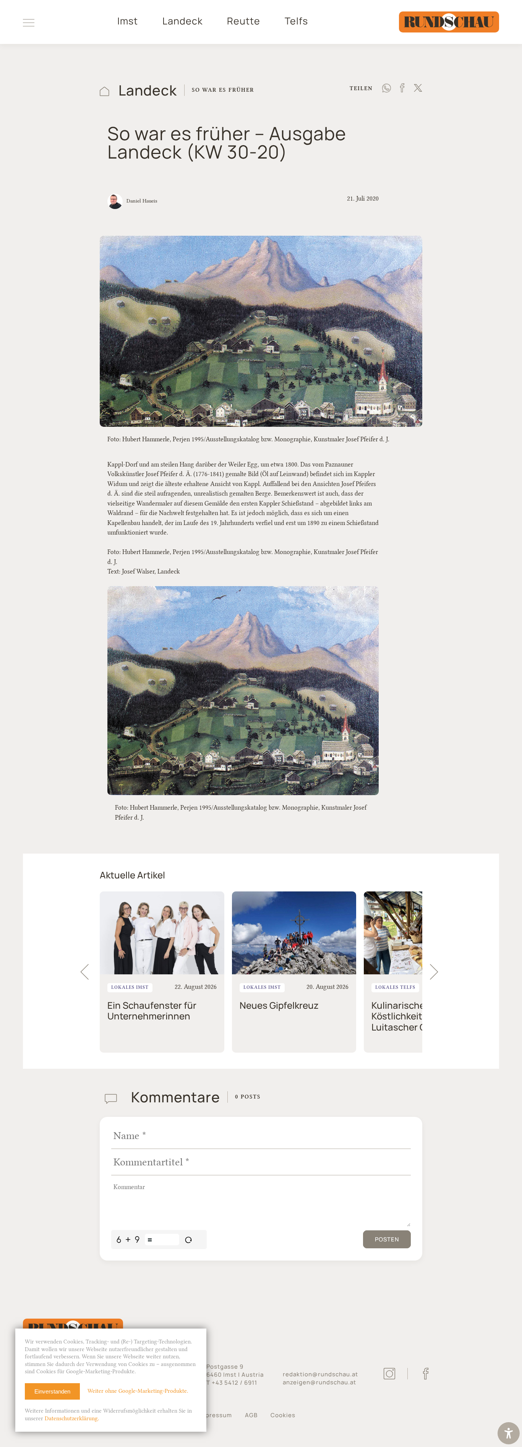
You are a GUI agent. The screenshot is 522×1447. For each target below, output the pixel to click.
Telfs (296, 21)
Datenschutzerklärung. (72, 1418)
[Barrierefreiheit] (509, 1434)
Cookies (283, 1415)
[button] (437, 972)
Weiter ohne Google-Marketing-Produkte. (138, 1391)
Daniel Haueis (141, 201)
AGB (251, 1415)
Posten (387, 1239)
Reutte (243, 21)
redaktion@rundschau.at (320, 1374)
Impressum (215, 1415)
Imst (127, 21)
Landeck (182, 21)
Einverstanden (52, 1391)
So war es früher (223, 90)
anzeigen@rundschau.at (319, 1382)
